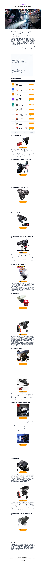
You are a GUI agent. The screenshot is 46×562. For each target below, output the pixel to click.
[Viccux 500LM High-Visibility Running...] (16, 94)
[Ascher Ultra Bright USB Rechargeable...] (16, 84)
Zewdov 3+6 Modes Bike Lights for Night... (20, 109)
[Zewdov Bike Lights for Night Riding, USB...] (16, 90)
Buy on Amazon (31, 84)
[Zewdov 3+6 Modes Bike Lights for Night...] (16, 109)
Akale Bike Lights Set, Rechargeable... (21, 124)
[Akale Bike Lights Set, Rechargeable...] (16, 123)
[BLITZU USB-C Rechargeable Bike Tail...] (16, 119)
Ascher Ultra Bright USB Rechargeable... (21, 85)
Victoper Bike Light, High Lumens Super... (21, 105)
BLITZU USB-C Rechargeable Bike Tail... (21, 119)
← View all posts (23, 551)
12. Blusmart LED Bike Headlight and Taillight (18, 61)
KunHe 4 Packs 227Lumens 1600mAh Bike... (21, 114)
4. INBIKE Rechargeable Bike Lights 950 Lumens (18, 70)
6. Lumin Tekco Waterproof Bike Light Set (17, 68)
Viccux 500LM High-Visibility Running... (21, 95)
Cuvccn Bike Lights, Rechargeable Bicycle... (21, 99)
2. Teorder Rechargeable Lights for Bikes (17, 72)
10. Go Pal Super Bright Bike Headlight (17, 63)
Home (18, 1)
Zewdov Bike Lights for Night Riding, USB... (21, 90)
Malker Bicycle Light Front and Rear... (21, 128)
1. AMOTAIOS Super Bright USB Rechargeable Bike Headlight (20, 73)
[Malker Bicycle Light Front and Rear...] (16, 128)
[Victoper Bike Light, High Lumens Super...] (16, 104)
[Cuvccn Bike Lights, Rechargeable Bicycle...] (16, 99)
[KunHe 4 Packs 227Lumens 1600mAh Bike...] (16, 114)
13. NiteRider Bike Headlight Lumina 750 (17, 60)
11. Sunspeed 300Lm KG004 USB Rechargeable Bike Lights (19, 62)
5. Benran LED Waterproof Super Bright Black (18, 69)
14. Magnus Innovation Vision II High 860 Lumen (18, 59)
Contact (31, 1)
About (28, 1)
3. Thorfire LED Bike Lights (15, 71)
